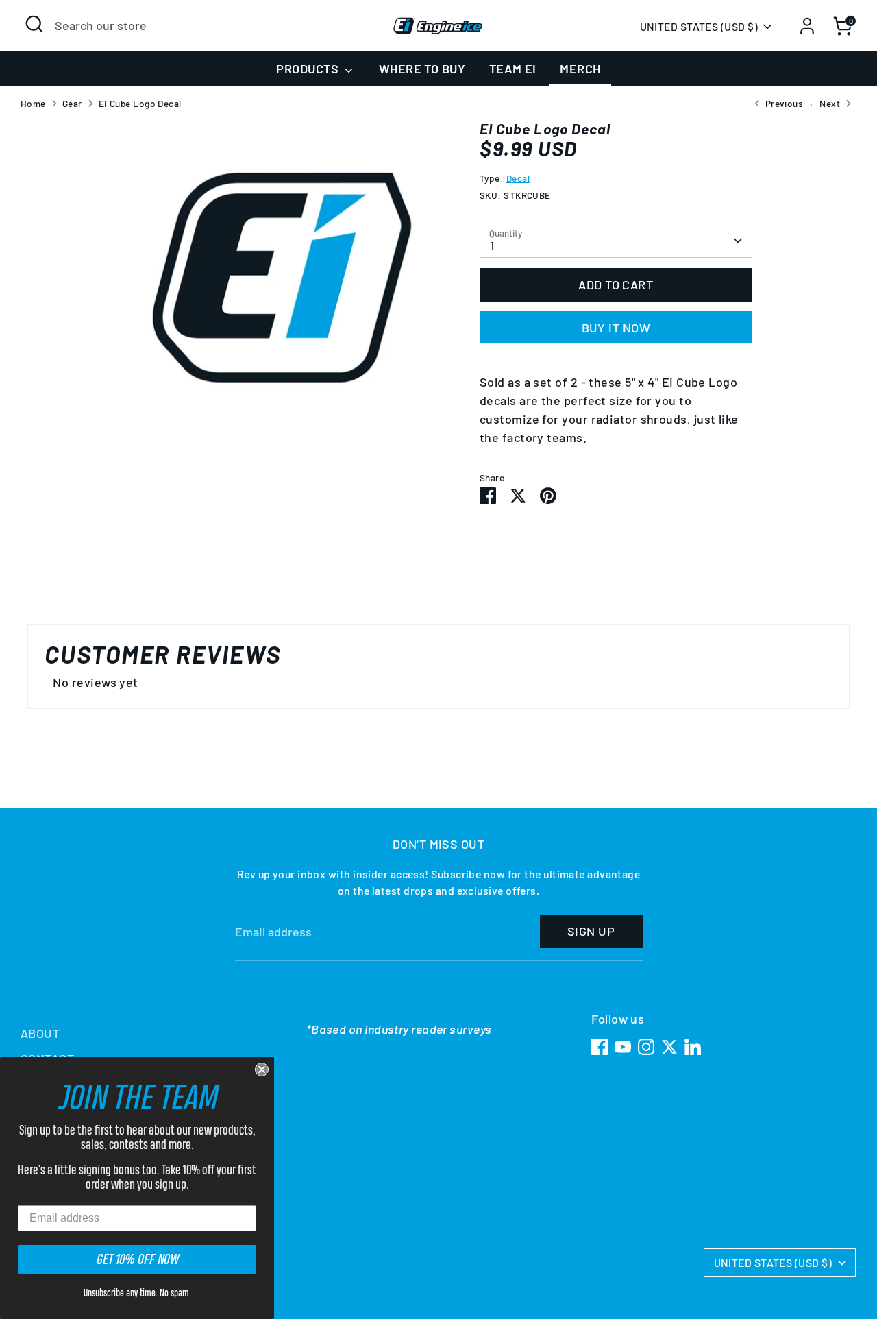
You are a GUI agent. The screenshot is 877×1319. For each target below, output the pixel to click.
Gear (72, 103)
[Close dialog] (262, 1069)
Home (33, 103)
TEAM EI (512, 68)
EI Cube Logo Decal (140, 103)
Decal (518, 178)
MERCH (580, 68)
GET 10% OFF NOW (137, 1259)
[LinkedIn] (692, 1047)
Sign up (591, 931)
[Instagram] (646, 1047)
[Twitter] (669, 1047)
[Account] (807, 26)
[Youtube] (623, 1047)
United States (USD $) (699, 26)
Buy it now (616, 327)
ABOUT (40, 1033)
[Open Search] (34, 24)
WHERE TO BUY (422, 68)
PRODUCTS (308, 68)
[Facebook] (599, 1047)
